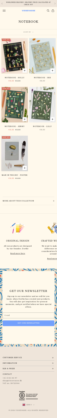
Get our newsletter (28, 323)
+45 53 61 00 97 (10, 378)
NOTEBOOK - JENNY (15, 126)
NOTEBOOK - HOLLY (14, 78)
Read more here (17, 253)
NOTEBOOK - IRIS (42, 78)
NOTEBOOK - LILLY (42, 126)
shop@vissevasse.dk (12, 381)
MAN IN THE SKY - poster (15, 175)
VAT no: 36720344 (11, 383)
